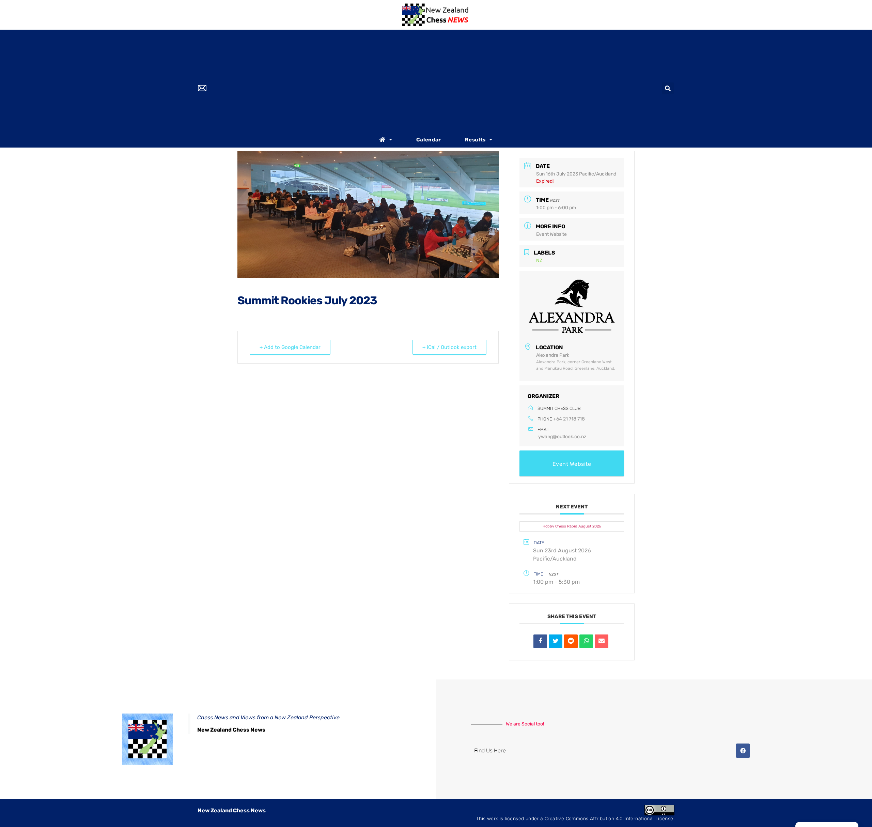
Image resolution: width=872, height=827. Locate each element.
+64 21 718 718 (569, 419)
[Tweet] (555, 641)
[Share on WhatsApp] (586, 641)
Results (475, 140)
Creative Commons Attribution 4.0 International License (609, 819)
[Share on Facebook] (540, 641)
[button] (668, 88)
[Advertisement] (436, 80)
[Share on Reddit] (571, 641)
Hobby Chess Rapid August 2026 (572, 526)
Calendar (428, 140)
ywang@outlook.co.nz (562, 437)
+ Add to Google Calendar (290, 347)
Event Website (551, 234)
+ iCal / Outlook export (449, 347)
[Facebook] (743, 751)
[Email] (601, 641)
